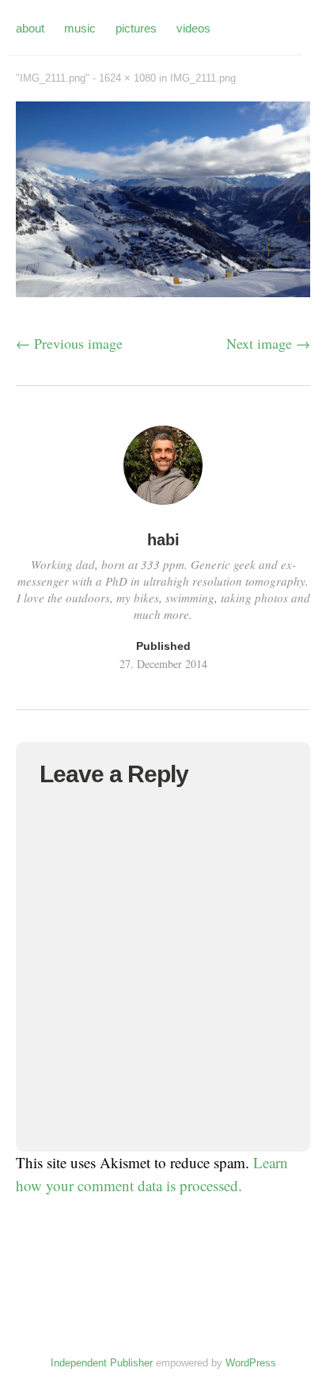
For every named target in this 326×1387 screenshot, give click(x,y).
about (30, 28)
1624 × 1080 (127, 78)
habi (163, 539)
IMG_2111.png (203, 78)
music (80, 28)
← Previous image (69, 343)
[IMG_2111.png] (163, 291)
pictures (136, 28)
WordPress (251, 1363)
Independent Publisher (102, 1363)
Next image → (268, 343)
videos (193, 28)
